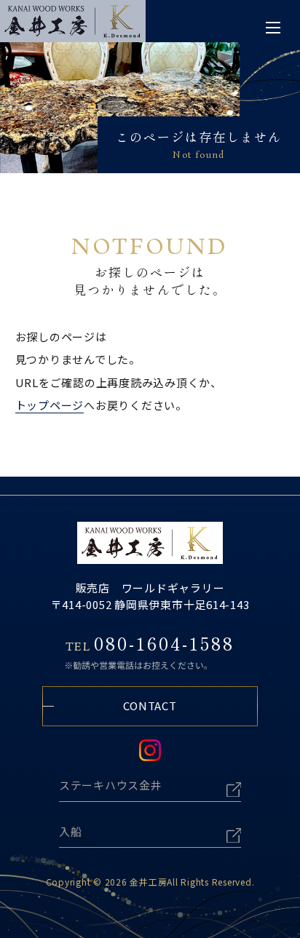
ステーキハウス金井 (110, 784)
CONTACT (149, 705)
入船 (70, 831)
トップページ (49, 405)
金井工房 (148, 881)
